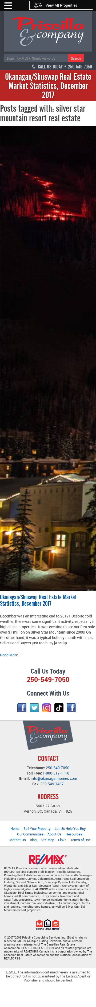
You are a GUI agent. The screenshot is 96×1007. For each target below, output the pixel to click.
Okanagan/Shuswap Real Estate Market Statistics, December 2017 (38, 600)
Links (62, 839)
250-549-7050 (57, 767)
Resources (74, 834)
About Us (54, 834)
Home (14, 828)
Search (76, 58)
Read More (9, 654)
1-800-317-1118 (56, 773)
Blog (33, 839)
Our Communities (30, 834)
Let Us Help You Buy (70, 828)
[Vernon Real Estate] (48, 31)
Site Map (47, 839)
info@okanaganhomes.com (54, 778)
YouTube (71, 707)
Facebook (21, 707)
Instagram (46, 707)
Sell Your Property (37, 828)
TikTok (58, 707)
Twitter (34, 707)
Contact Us (17, 839)
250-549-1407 (52, 783)
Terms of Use (80, 839)
